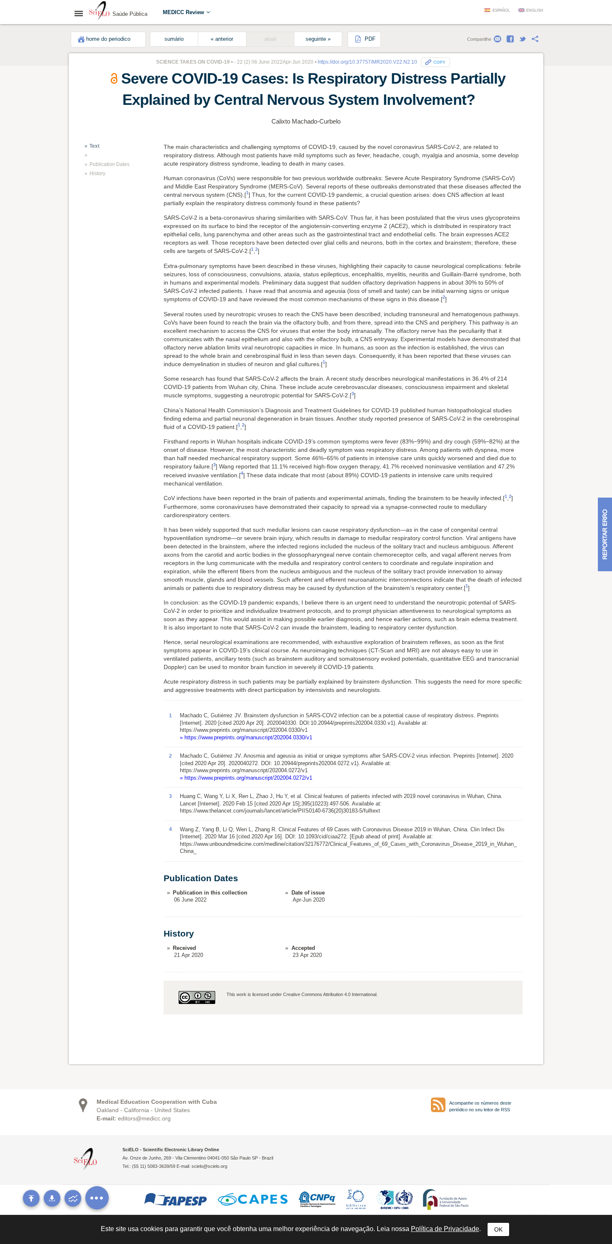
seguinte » (318, 39)
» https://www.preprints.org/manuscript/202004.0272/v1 (246, 778)
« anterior (222, 39)
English (534, 10)
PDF (369, 39)
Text (95, 146)
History (97, 173)
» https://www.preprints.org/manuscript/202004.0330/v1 (246, 737)
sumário (174, 39)
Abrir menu (81, 13)
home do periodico (108, 39)
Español (501, 10)
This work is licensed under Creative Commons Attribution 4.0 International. (302, 994)
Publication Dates (109, 164)
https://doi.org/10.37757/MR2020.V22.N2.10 (367, 62)
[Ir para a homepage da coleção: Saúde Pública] (99, 11)
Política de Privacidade (445, 1228)
